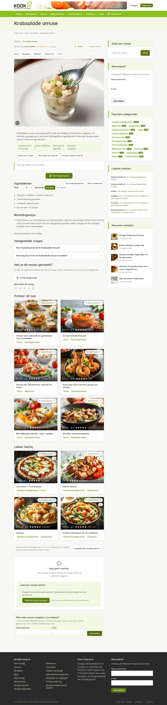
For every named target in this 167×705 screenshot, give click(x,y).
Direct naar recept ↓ (26, 155)
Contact (17, 667)
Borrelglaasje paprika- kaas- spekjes (34, 433)
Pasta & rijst (140, 149)
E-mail (54, 628)
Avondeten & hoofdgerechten (27, 490)
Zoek (145, 53)
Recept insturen (21, 685)
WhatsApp (26, 54)
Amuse (17, 41)
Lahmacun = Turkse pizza (28, 486)
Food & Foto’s (75, 14)
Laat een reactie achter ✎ (72, 155)
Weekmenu (51, 663)
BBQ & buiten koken (121, 149)
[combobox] (125, 53)
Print (60, 54)
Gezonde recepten (134, 156)
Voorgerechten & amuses (123, 130)
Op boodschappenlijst (75, 183)
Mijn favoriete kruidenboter (131, 278)
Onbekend (71, 148)
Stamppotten (92, 537)
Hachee (20, 533)
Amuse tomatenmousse (74, 335)
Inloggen (134, 5)
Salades (117, 156)
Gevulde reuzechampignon (76, 433)
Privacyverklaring (54, 681)
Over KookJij (19, 663)
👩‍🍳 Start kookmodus (59, 175)
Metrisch (50, 187)
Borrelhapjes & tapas (30, 41)
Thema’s (90, 14)
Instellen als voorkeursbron (87, 548)
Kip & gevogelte (134, 153)
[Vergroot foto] (17, 123)
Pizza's (43, 490)
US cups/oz (61, 187)
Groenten (117, 153)
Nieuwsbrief (19, 681)
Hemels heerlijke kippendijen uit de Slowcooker (133, 256)
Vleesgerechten (92, 490)
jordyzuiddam (29, 46)
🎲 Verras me (114, 14)
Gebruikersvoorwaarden (57, 674)
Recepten (30, 14)
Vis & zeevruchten (120, 137)
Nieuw (44, 14)
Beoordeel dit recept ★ (48, 155)
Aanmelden (94, 633)
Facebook (149, 702)
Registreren (146, 5)
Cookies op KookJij (54, 670)
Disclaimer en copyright (57, 678)
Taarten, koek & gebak (122, 145)
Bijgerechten (29, 391)
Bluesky (129, 702)
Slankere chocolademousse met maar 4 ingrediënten (133, 267)
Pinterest (37, 54)
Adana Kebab (69, 486)
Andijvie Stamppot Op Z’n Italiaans (80, 533)
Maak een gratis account (36, 600)
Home (19, 14)
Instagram (139, 702)
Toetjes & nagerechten (122, 134)
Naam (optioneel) (22, 628)
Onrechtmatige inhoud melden (56, 686)
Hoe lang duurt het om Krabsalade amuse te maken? (42, 255)
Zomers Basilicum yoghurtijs (131, 245)
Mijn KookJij (19, 678)
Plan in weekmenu (95, 183)
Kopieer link (49, 54)
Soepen (143, 130)
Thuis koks (51, 667)
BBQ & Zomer (57, 14)
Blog (102, 14)
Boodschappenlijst (22, 689)
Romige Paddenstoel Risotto (131, 235)
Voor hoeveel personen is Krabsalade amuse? (38, 247)
